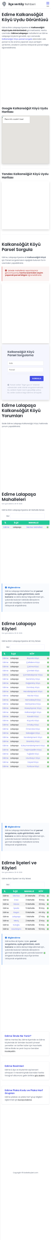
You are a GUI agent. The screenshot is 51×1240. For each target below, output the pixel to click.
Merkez (16, 895)
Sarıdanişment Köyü (33, 737)
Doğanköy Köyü (33, 683)
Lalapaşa (16, 916)
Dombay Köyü (32, 687)
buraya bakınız (25, 1099)
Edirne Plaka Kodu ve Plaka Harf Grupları (24, 1092)
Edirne (6, 527)
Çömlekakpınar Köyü (33, 674)
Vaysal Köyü (33, 762)
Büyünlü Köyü (33, 658)
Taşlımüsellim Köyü (33, 749)
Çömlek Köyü (33, 670)
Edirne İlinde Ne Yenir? (18, 1036)
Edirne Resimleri (14, 1066)
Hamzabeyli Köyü (33, 699)
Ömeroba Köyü (33, 729)
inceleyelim (10, 1051)
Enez (16, 899)
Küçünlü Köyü (33, 720)
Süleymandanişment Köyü (33, 745)
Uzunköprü (16, 929)
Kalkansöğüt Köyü (33, 712)
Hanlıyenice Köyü (33, 704)
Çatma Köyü (33, 666)
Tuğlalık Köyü (33, 753)
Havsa (16, 904)
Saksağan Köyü (33, 733)
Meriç (16, 920)
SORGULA (36, 378)
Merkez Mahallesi (34, 527)
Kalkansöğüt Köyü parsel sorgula (17, 39)
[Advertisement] (25, 77)
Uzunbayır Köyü (33, 758)
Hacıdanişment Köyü (32, 691)
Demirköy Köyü (33, 679)
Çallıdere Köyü (33, 662)
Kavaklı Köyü (33, 716)
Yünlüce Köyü (33, 766)
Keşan (16, 912)
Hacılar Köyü (33, 695)
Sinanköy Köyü (33, 741)
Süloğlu (16, 924)
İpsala (16, 908)
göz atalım (39, 1075)
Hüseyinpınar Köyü (33, 708)
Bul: (7, 515)
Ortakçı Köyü (33, 724)
